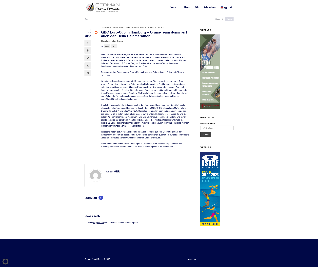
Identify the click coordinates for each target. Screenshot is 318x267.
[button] (5, 261)
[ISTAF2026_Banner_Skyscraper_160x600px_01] (210, 225)
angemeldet (98, 222)
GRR (107, 46)
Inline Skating (117, 41)
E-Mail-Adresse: (207, 123)
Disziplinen (106, 41)
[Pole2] (210, 108)
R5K (197, 6)
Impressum (191, 259)
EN (225, 8)
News (187, 6)
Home (217, 19)
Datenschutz (210, 6)
